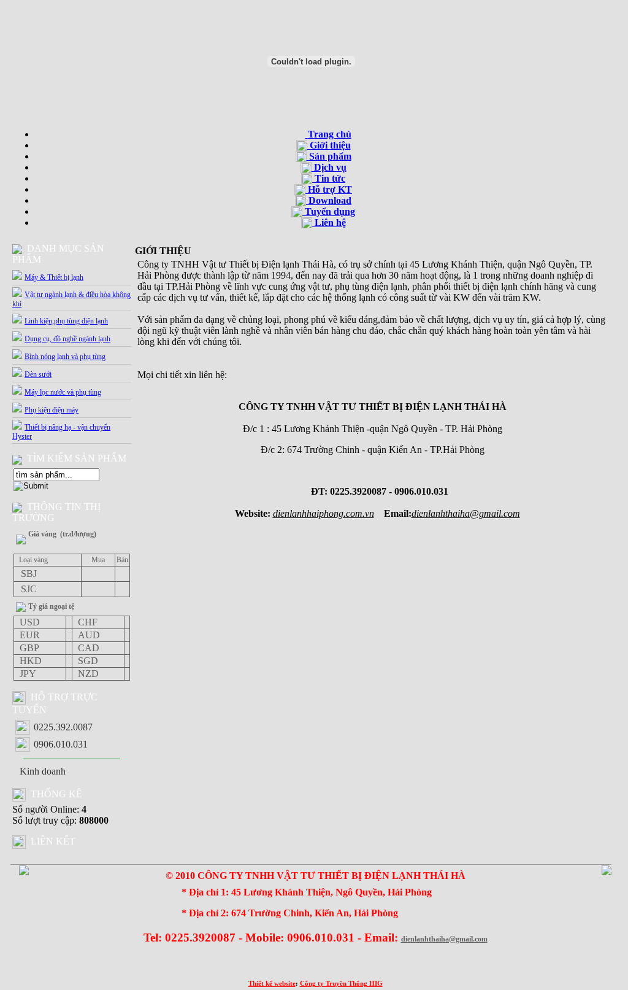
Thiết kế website (272, 983)
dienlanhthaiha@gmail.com (444, 939)
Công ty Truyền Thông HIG (341, 983)
